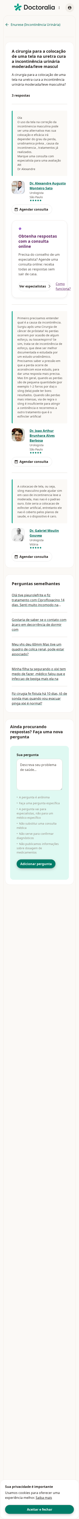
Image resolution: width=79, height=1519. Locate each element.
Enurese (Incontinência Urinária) (35, 24)
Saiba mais (44, 1497)
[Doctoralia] (34, 7)
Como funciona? (63, 286)
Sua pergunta (28, 755)
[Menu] (59, 7)
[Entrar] (69, 7)
